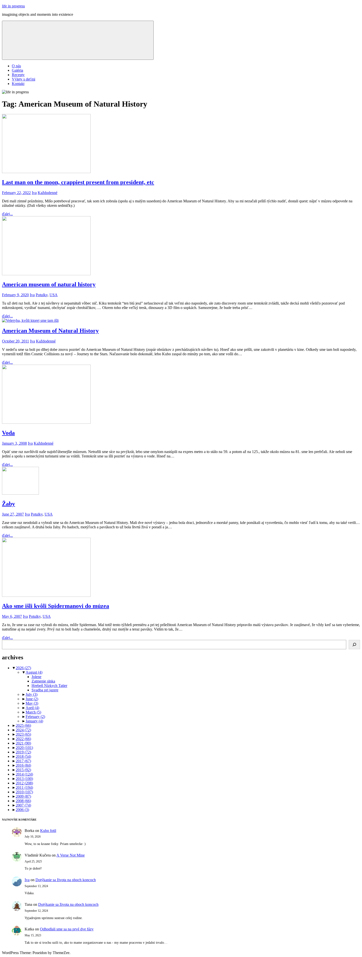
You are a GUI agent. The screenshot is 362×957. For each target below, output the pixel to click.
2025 (23, 725)
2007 (23, 805)
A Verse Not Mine (70, 855)
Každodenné (47, 193)
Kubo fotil (48, 830)
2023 (23, 734)
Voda (8, 433)
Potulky (42, 295)
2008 (23, 801)
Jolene (36, 677)
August (34, 672)
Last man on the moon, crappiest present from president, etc (78, 182)
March (33, 712)
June (32, 699)
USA (53, 295)
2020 (24, 748)
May (32, 703)
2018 (23, 756)
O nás (16, 66)
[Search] (354, 644)
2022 (23, 739)
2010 (24, 792)
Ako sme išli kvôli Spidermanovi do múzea (55, 606)
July (31, 694)
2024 (23, 730)
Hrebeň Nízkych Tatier (49, 685)
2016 (23, 765)
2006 (22, 810)
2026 (23, 668)
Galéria (17, 70)
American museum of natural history (49, 284)
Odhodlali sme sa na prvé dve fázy (67, 929)
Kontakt (18, 83)
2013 (24, 779)
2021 (23, 743)
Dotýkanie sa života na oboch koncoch (65, 880)
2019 (23, 752)
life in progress (13, 6)
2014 (24, 774)
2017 (23, 761)
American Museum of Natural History (50, 330)
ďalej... (7, 214)
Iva (34, 193)
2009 (23, 796)
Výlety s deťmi (23, 79)
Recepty (18, 75)
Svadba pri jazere (45, 690)
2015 (23, 770)
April (32, 708)
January (34, 721)
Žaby (8, 504)
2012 (24, 783)
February (35, 716)
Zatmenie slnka (43, 681)
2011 (24, 787)
